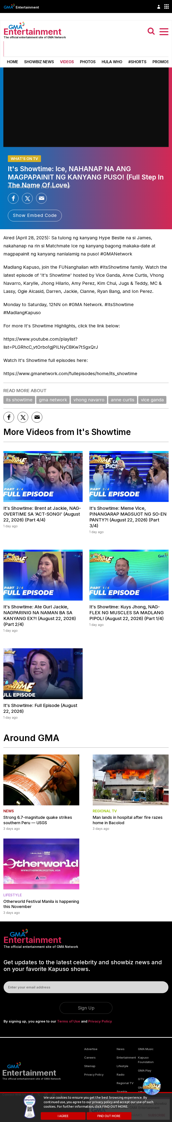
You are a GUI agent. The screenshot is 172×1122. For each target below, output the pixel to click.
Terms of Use (68, 1021)
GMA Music (146, 1049)
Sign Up (86, 1008)
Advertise (90, 1049)
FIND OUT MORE (108, 1116)
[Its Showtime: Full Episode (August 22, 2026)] (43, 673)
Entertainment (27, 7)
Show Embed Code (35, 215)
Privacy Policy (100, 1021)
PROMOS (161, 62)
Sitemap (89, 1066)
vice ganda (152, 399)
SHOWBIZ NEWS (39, 62)
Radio (121, 1074)
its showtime (19, 399)
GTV (141, 1079)
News (121, 1049)
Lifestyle (122, 1066)
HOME (12, 62)
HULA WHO (112, 62)
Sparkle (122, 1091)
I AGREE (63, 1116)
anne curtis (122, 399)
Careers (90, 1057)
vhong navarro (88, 399)
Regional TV (125, 1083)
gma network (53, 399)
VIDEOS (67, 62)
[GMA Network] (9, 6)
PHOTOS (88, 62)
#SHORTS (137, 62)
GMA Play (144, 1070)
